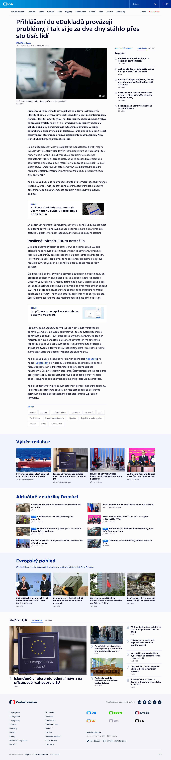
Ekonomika (81, 11)
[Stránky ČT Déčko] (91, 720)
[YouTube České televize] (150, 702)
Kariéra (48, 732)
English (28, 754)
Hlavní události (17, 11)
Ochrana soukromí (41, 754)
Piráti (101, 412)
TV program (14, 712)
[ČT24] (8, 3)
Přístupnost (54, 754)
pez (29, 43)
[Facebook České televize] (145, 702)
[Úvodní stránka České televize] (23, 702)
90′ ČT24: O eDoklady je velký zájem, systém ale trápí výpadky (40, 101)
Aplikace (33, 424)
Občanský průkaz (59, 412)
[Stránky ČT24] (91, 712)
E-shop (12, 736)
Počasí (92, 11)
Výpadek (72, 418)
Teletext (13, 724)
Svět (60, 11)
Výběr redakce (56, 424)
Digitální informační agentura (91, 418)
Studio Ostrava (51, 724)
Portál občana (35, 418)
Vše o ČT (13, 744)
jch (26, 43)
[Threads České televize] (160, 702)
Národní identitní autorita (54, 418)
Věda (101, 11)
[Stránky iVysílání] (142, 712)
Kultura (110, 11)
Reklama (49, 716)
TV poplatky (14, 720)
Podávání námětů (52, 736)
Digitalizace (75, 412)
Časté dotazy (51, 740)
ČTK (17, 43)
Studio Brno (50, 720)
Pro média (49, 712)
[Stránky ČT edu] (139, 720)
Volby (41, 11)
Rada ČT (48, 728)
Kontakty (49, 744)
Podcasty (121, 11)
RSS (160, 754)
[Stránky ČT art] (113, 720)
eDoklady (44, 412)
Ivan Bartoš (89, 412)
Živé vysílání (14, 716)
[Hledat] (155, 4)
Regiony (68, 11)
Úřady (43, 424)
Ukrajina (31, 11)
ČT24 (22, 43)
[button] (61, 73)
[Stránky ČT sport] (115, 712)
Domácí (50, 11)
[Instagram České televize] (140, 702)
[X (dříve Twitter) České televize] (155, 702)
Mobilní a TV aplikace (18, 740)
